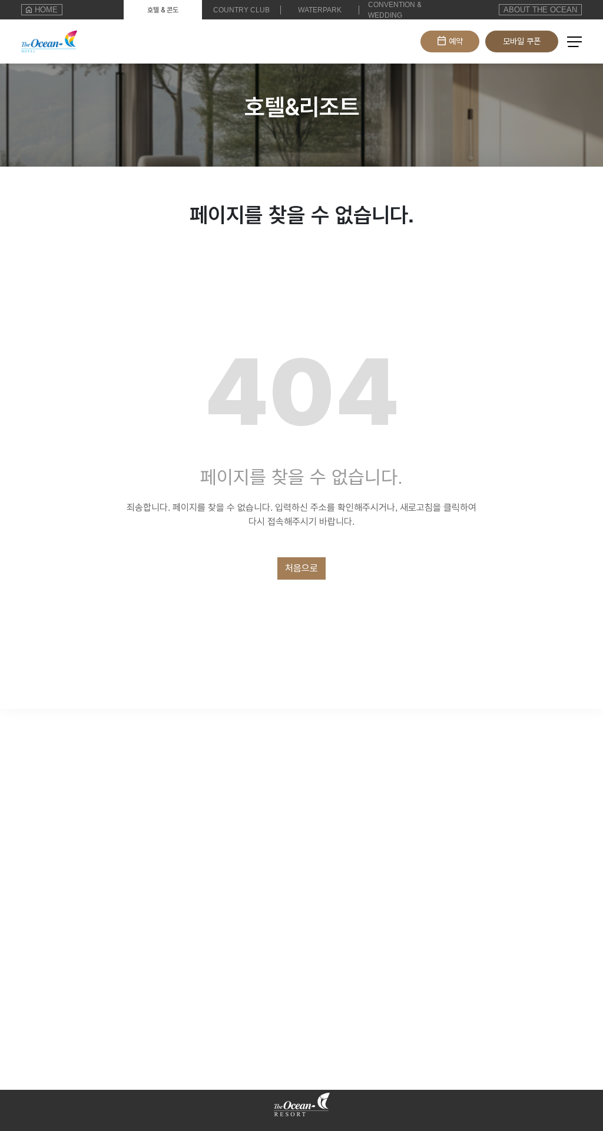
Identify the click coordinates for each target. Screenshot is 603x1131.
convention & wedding (394, 10)
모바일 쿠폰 (522, 41)
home (46, 9)
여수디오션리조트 (54, 1097)
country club (241, 10)
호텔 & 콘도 (162, 10)
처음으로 (301, 568)
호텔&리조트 (44, 36)
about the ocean (540, 9)
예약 (456, 41)
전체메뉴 (575, 43)
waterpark (320, 10)
